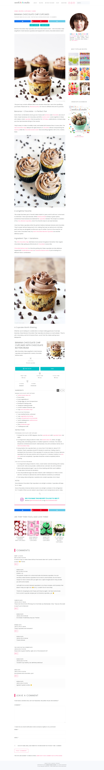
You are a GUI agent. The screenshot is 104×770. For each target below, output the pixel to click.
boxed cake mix (46, 440)
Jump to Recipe (34, 25)
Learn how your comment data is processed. (49, 755)
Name (16, 729)
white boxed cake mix (24, 395)
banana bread (41, 216)
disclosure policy (34, 106)
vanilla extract (33, 420)
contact (53, 763)
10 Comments (53, 17)
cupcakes (28, 119)
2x (60, 390)
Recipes (21, 11)
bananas (47, 115)
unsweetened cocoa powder (29, 418)
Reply (16, 564)
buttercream (46, 117)
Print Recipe (45, 25)
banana (16, 130)
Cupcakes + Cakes (30, 11)
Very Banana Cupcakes (24, 221)
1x (57, 390)
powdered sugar (25, 424)
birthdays (45, 119)
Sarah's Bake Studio (51, 764)
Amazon (76, 136)
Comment (17, 705)
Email (52, 368)
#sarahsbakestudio (51, 500)
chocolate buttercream (32, 130)
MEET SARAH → (75, 40)
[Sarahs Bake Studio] (22, 4)
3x (63, 390)
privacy (58, 763)
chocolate (56, 115)
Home (16, 11)
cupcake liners (57, 435)
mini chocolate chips (20, 127)
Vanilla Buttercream (27, 250)
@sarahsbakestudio (35, 500)
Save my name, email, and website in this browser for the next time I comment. (40, 745)
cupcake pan (46, 435)
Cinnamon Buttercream (42, 250)
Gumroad (81, 136)
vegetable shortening (27, 416)
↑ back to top (47, 763)
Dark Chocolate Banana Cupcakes (43, 231)
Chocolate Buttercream (21, 248)
